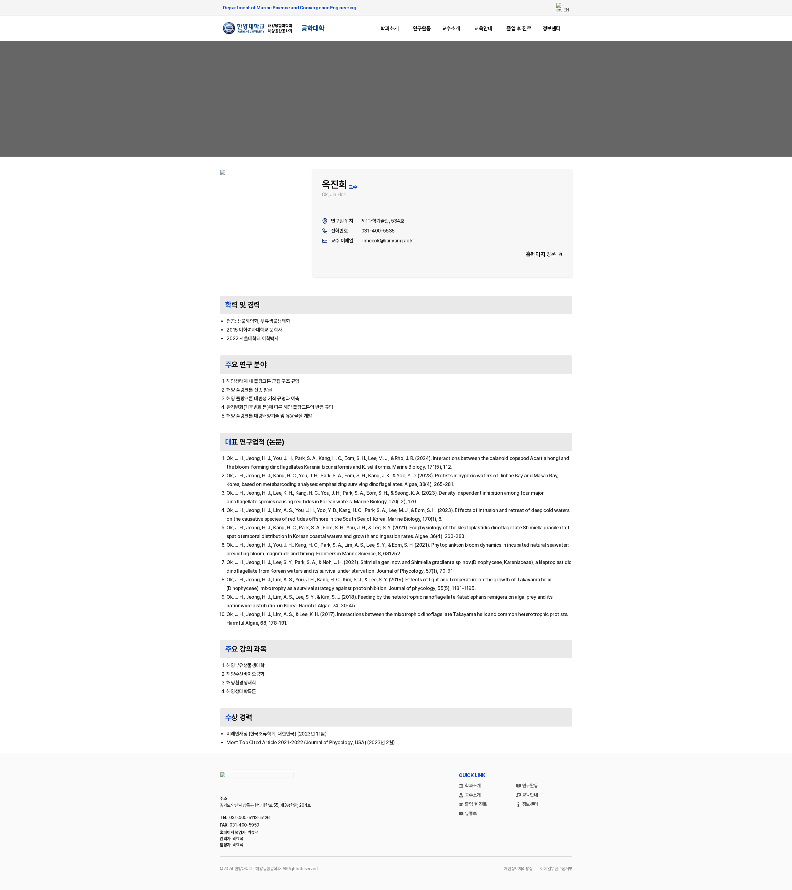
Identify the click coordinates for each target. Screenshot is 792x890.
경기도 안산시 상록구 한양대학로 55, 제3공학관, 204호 (265, 805)
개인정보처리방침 (518, 868)
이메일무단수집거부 (556, 868)
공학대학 (312, 28)
